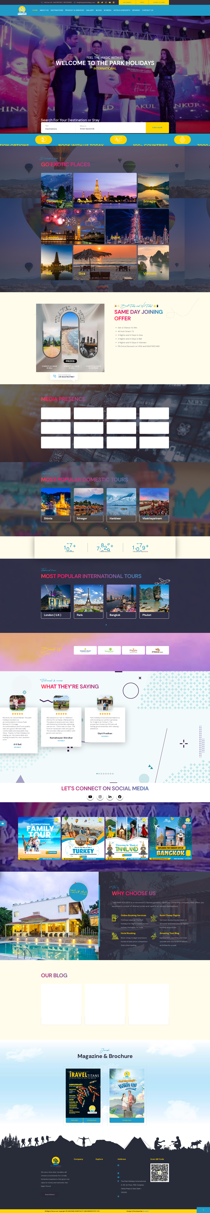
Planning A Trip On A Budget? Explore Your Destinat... (103, 1021)
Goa (82, 273)
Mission (77, 1179)
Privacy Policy (79, 1186)
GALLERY (90, 10)
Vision (76, 1175)
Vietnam (150, 273)
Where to (83, 126)
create (146, 1211)
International (101, 1179)
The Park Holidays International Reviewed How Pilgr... (148, 1021)
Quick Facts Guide (103, 1168)
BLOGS (99, 10)
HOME (35, 10)
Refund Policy (79, 1193)
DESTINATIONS (57, 10)
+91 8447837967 (66, 377)
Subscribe (65, 1194)
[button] (104, 528)
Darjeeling (54, 201)
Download (91, 1120)
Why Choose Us (80, 1172)
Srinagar (149, 201)
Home (76, 1165)
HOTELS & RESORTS (122, 10)
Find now (157, 127)
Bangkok (85, 201)
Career (98, 1186)
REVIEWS (136, 10)
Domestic (99, 1175)
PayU (142, 2)
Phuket (81, 615)
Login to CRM (159, 2)
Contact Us (100, 1189)
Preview (74, 1120)
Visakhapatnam (119, 518)
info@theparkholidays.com (86, 2)
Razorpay (127, 2)
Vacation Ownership (104, 1165)
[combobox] (58, 128)
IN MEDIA (107, 10)
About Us (77, 1168)
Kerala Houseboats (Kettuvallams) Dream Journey (60, 1021)
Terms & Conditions (82, 1189)
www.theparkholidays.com (131, 1196)
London (52, 237)
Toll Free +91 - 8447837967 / (53, 2)
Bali (49, 273)
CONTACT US (147, 10)
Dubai (115, 237)
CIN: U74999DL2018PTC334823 (133, 1173)
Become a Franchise (103, 1172)
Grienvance (78, 1182)
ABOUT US (44, 10)
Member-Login (101, 1182)
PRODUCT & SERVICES (74, 10)
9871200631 (68, 2)
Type (47, 126)
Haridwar (82, 518)
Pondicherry (150, 518)
